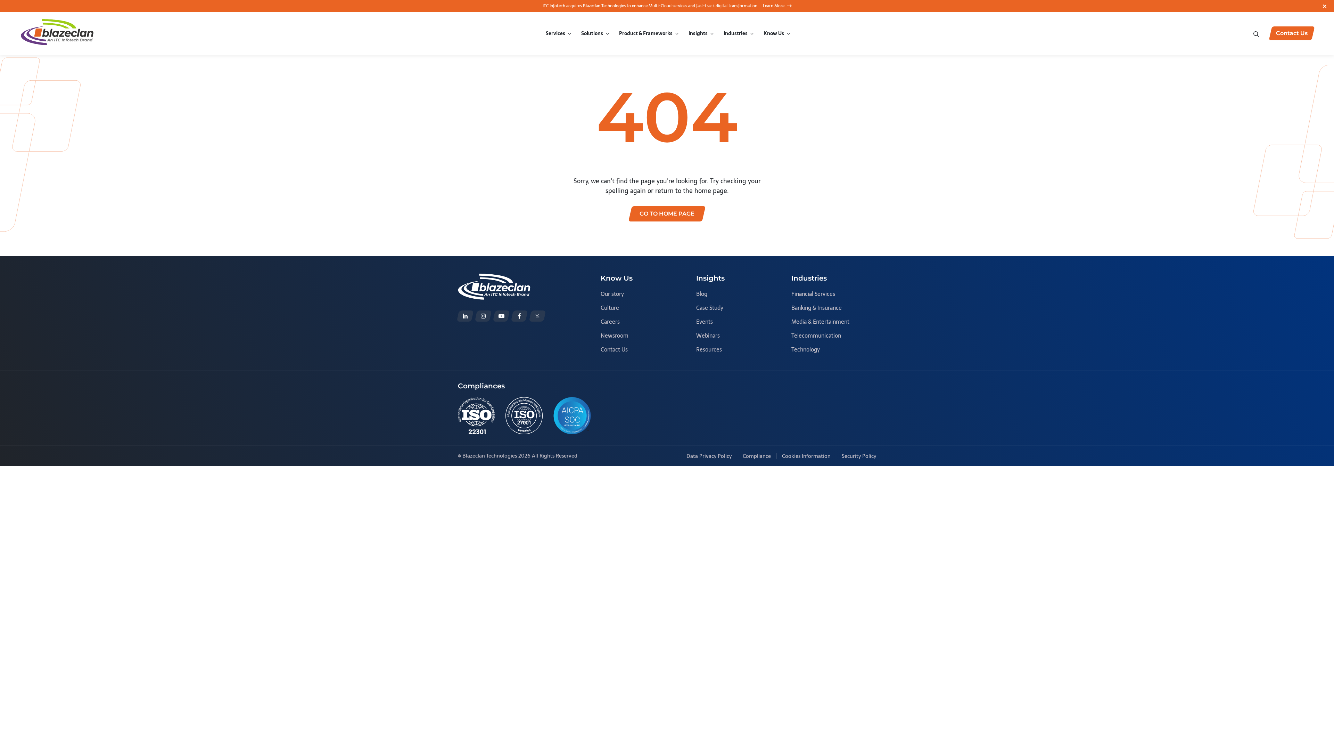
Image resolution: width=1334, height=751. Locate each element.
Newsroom (614, 335)
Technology (805, 349)
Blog (701, 294)
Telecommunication (816, 335)
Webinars (708, 335)
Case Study (709, 308)
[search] (1256, 33)
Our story (612, 294)
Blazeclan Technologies (489, 455)
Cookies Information (806, 456)
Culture (610, 308)
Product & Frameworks (646, 33)
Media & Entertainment (820, 321)
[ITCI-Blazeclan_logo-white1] (494, 278)
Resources (709, 349)
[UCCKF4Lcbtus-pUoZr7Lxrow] (501, 316)
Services (555, 33)
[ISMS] (524, 415)
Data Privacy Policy (709, 456)
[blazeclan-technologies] (465, 316)
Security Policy (859, 456)
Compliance (757, 456)
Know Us (774, 33)
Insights (698, 33)
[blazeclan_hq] (537, 316)
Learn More (773, 5)
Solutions (592, 33)
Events (704, 321)
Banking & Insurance (816, 308)
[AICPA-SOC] (572, 416)
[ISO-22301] (476, 415)
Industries (736, 33)
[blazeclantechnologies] (483, 316)
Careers (610, 321)
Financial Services (813, 294)
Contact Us (614, 349)
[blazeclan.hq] (519, 316)
